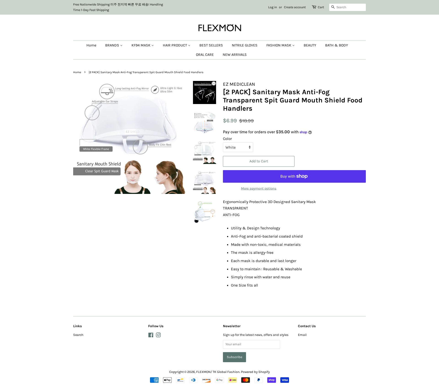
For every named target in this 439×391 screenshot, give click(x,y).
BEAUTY (310, 45)
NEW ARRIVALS (235, 54)
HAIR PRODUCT (175, 45)
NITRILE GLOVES (244, 45)
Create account (295, 7)
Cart (321, 7)
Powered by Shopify (255, 372)
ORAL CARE (205, 54)
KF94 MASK (141, 45)
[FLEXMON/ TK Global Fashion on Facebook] (150, 336)
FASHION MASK (279, 45)
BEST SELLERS (211, 45)
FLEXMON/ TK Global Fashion (218, 372)
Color (227, 138)
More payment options (258, 188)
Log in (272, 7)
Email (302, 335)
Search (78, 335)
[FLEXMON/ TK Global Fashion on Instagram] (158, 336)
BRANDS (112, 45)
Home (91, 45)
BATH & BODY (336, 45)
